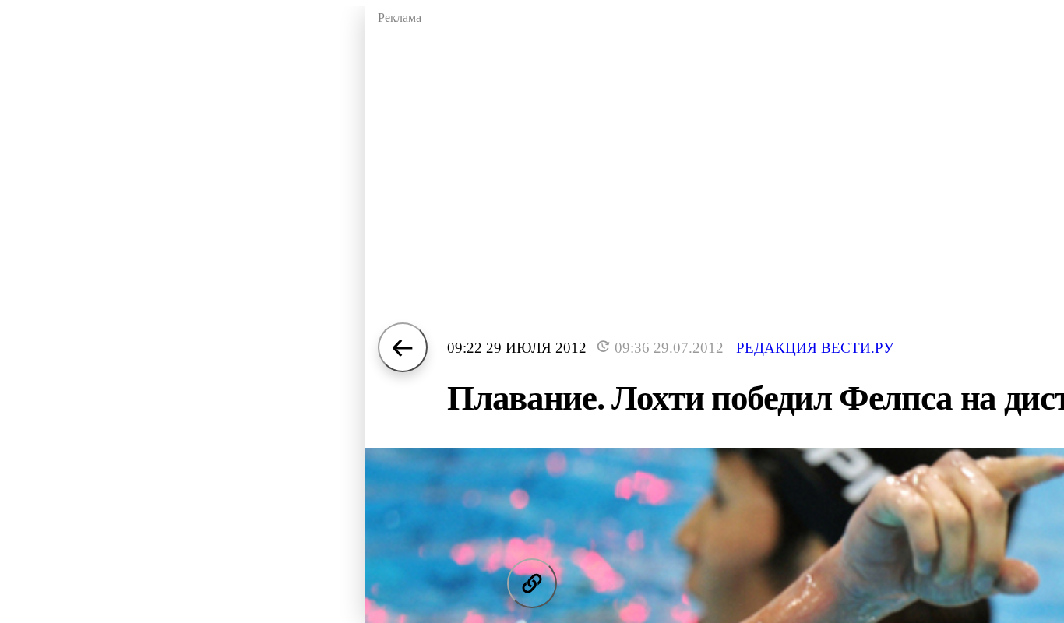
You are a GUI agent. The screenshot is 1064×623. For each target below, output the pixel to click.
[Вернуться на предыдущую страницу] (403, 347)
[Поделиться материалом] (532, 583)
